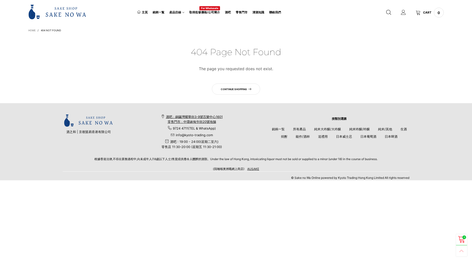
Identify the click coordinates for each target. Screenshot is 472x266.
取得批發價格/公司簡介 (204, 12)
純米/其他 (385, 129)
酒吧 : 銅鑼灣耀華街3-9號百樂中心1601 (194, 117)
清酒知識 (258, 12)
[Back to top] (461, 250)
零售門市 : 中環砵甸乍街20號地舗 (192, 122)
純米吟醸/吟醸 (359, 129)
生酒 (403, 129)
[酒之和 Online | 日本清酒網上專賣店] (57, 11)
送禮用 (323, 136)
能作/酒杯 (303, 136)
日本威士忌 (344, 136)
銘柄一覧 (158, 12)
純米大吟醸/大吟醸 (327, 129)
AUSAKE (253, 169)
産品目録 (175, 12)
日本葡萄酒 (368, 136)
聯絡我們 (275, 12)
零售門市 (242, 12)
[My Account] (403, 12)
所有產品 (299, 129)
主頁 (145, 12)
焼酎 (284, 136)
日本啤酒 (391, 136)
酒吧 (228, 12)
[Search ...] (388, 12)
